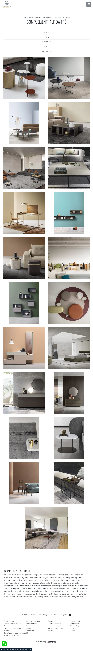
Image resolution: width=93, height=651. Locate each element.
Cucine (50, 621)
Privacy (4, 649)
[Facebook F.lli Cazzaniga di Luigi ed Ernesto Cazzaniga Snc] (70, 615)
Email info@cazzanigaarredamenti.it (13, 632)
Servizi (28, 626)
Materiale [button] (46, 42)
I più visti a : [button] (47, 51)
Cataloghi (74, 628)
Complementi (46, 17)
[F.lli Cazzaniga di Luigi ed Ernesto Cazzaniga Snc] (46, 4)
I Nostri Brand (31, 623)
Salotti (50, 630)
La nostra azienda (33, 621)
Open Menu (88, 4)
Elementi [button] (46, 37)
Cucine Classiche (54, 626)
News (28, 628)
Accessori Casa (34, 17)
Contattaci (30, 630)
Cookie (11, 649)
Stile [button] (46, 47)
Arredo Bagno (75, 626)
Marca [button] (46, 32)
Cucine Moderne (54, 623)
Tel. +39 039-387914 (12, 628)
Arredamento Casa (55, 628)
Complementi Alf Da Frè (61, 17)
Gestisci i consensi (24, 649)
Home (25, 17)
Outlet (72, 630)
